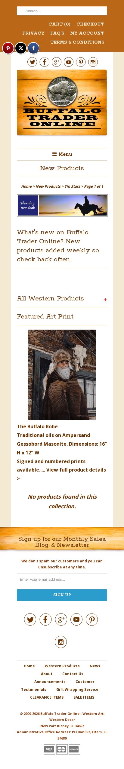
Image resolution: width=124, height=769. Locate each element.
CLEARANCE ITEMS (47, 697)
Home (29, 666)
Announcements (50, 681)
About (46, 673)
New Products (62, 168)
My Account (87, 33)
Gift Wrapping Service (77, 689)
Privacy (33, 33)
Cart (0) (59, 24)
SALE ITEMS (83, 697)
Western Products (62, 666)
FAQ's (57, 33)
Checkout (90, 24)
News (95, 666)
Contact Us (72, 673)
